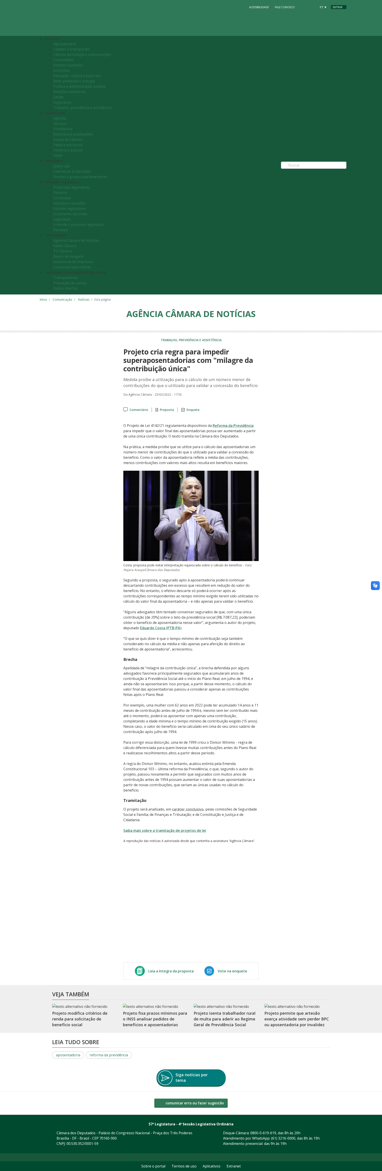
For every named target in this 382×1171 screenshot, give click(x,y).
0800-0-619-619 (263, 1132)
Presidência (62, 128)
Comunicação (62, 299)
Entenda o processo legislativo (78, 224)
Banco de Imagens (68, 256)
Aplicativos (211, 1166)
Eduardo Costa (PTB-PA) (160, 627)
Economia (61, 70)
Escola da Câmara (67, 139)
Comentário (139, 410)
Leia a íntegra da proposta (171, 971)
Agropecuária (64, 43)
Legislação (62, 219)
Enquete (193, 410)
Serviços (60, 123)
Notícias (84, 299)
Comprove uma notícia (72, 267)
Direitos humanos (68, 65)
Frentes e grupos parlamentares (80, 176)
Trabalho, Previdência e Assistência (191, 340)
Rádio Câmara (64, 245)
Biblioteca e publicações (73, 134)
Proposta (167, 410)
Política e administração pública (79, 86)
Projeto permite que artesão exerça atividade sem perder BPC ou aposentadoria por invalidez (296, 1019)
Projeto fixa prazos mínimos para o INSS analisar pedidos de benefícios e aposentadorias (155, 1019)
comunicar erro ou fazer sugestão (194, 1103)
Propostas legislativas (71, 187)
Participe (60, 229)
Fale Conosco (285, 7)
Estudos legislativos (69, 208)
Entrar (337, 7)
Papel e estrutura (67, 144)
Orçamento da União (70, 213)
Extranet (234, 1166)
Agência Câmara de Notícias (76, 240)
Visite (57, 155)
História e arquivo (68, 150)
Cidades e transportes (71, 49)
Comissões (62, 197)
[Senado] (312, 7)
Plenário (60, 192)
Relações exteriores (69, 91)
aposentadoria (68, 1055)
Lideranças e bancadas (72, 171)
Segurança (62, 102)
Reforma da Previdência (233, 425)
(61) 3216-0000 (283, 1138)
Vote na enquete (232, 971)
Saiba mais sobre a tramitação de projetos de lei (164, 830)
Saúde (58, 97)
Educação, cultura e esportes (77, 75)
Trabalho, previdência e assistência (82, 107)
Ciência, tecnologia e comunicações (82, 54)
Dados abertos (65, 288)
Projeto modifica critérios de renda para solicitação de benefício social (79, 1019)
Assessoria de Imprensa (73, 261)
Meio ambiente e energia (74, 81)
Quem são (61, 166)
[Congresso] (303, 7)
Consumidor (63, 59)
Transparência (65, 277)
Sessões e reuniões (69, 203)
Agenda (59, 118)
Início (43, 299)
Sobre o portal (153, 1166)
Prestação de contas (70, 283)
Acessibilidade (259, 7)
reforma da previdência (109, 1055)
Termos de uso (184, 1166)
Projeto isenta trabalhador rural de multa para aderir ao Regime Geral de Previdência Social (225, 1019)
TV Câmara (62, 251)
